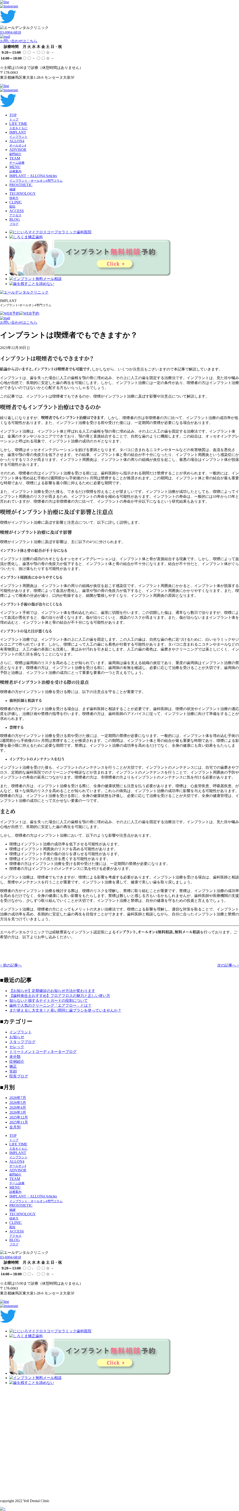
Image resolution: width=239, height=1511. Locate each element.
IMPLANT (18, 134)
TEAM (17, 160)
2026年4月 (17, 1107)
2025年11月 (18, 1122)
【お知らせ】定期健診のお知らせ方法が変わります (52, 991)
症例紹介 (16, 1061)
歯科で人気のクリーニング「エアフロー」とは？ (50, 1005)
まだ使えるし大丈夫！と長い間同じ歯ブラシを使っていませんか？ (65, 1010)
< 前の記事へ (11, 965)
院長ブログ (18, 1076)
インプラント (20, 1032)
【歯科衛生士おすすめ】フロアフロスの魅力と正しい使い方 (59, 996)
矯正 (13, 1066)
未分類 (15, 1057)
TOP (13, 117)
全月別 (15, 1127)
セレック (16, 1047)
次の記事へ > (228, 965)
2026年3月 (17, 1112)
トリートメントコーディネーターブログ (43, 1052)
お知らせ (16, 1037)
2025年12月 (18, 1117)
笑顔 (13, 1071)
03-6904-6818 (10, 32)
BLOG (14, 221)
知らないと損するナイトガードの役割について (48, 1001)
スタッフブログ (22, 1042)
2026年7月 (17, 1098)
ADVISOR (17, 152)
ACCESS (16, 213)
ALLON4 (17, 143)
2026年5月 (17, 1103)
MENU (15, 169)
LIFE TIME (18, 126)
